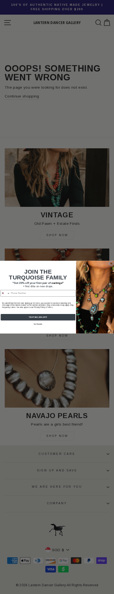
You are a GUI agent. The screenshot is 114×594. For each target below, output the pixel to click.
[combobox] (5, 293)
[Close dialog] (111, 263)
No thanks (38, 324)
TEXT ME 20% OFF (38, 317)
